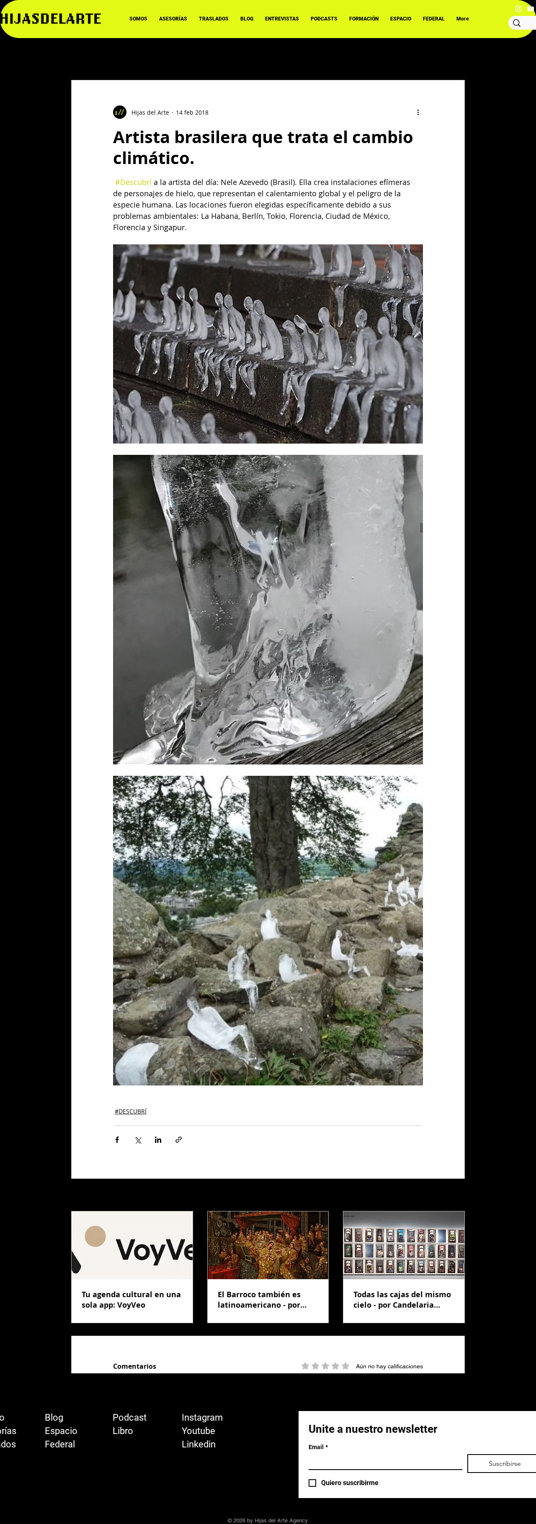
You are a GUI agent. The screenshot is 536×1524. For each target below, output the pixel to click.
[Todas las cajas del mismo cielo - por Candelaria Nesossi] (403, 1245)
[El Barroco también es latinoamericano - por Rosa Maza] (268, 1245)
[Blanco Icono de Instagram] (518, 9)
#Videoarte (281, 55)
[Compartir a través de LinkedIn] (158, 1140)
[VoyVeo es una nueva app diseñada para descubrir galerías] (132, 1245)
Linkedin (199, 1444)
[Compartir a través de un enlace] (179, 1140)
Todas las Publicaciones (105, 55)
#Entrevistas (173, 55)
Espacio (61, 1431)
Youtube (198, 1431)
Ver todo (453, 1196)
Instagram (202, 1417)
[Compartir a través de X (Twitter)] (138, 1140)
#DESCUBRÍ (131, 1111)
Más (371, 55)
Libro (123, 1431)
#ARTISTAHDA (228, 55)
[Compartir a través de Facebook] (117, 1140)
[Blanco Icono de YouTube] (530, 9)
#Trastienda (331, 55)
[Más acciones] (418, 112)
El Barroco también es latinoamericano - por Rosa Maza (259, 1299)
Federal (60, 1444)
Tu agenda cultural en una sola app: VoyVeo (131, 1299)
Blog (54, 1417)
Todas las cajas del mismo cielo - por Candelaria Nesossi (402, 1299)
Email (318, 1447)
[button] (454, 54)
